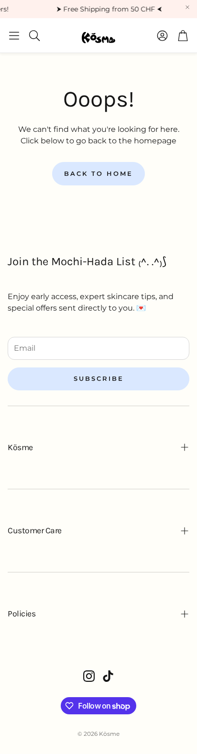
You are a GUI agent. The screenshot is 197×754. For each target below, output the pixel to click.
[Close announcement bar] (187, 7)
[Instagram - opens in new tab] (89, 676)
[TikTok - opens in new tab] (108, 676)
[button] (14, 35)
